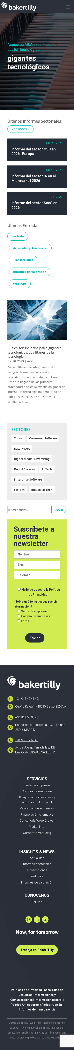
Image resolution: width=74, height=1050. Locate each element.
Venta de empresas (37, 785)
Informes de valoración (37, 882)
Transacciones (23, 260)
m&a (30, 361)
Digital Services (24, 469)
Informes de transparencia (37, 1009)
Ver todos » (20, 129)
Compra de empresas (37, 791)
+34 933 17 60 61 (26, 740)
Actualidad (37, 858)
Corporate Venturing (37, 833)
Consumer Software (43, 438)
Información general (48, 999)
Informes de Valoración (29, 272)
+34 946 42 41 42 (26, 699)
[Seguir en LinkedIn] (37, 919)
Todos (18, 438)
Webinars (20, 284)
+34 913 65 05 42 (26, 717)
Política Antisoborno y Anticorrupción (36, 1004)
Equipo (37, 901)
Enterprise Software (28, 479)
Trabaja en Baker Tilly (37, 950)
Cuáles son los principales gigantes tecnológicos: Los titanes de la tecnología (34, 352)
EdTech (47, 469)
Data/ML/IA (22, 448)
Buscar (58, 510)
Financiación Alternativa (37, 814)
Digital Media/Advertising (32, 459)
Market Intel (37, 827)
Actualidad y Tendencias (30, 248)
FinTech (19, 490)
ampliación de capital (37, 802)
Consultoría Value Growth (37, 820)
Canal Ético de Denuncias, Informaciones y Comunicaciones (36, 994)
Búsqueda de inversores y (37, 797)
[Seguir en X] (45, 919)
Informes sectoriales (37, 864)
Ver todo (18, 236)
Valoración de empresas (37, 808)
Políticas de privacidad (26, 990)
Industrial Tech (41, 490)
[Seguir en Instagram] (28, 919)
